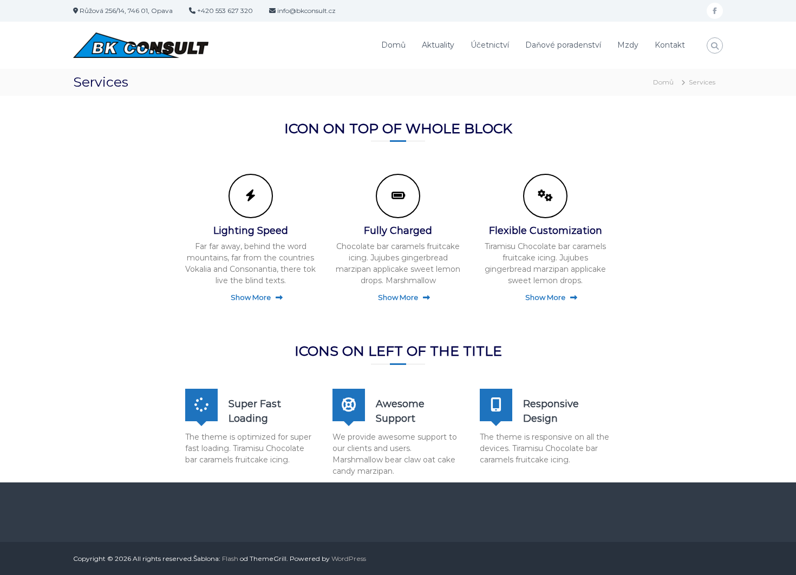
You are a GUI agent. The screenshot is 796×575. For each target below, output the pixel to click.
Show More (251, 297)
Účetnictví (490, 45)
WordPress (348, 558)
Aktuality (438, 45)
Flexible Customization (545, 231)
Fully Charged (398, 231)
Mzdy (627, 45)
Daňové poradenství (563, 45)
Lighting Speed (250, 231)
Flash (230, 558)
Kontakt (670, 45)
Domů (393, 45)
